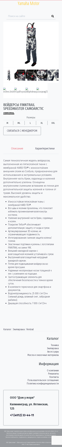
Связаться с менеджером (22, 130)
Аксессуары (53, 351)
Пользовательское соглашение (43, 380)
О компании (53, 370)
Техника (55, 345)
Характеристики (45, 148)
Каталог (7, 329)
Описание (17, 148)
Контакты (54, 377)
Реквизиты (53, 373)
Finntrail (30, 329)
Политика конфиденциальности (43, 383)
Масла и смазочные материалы (43, 355)
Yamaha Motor (28, 3)
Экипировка (19, 329)
